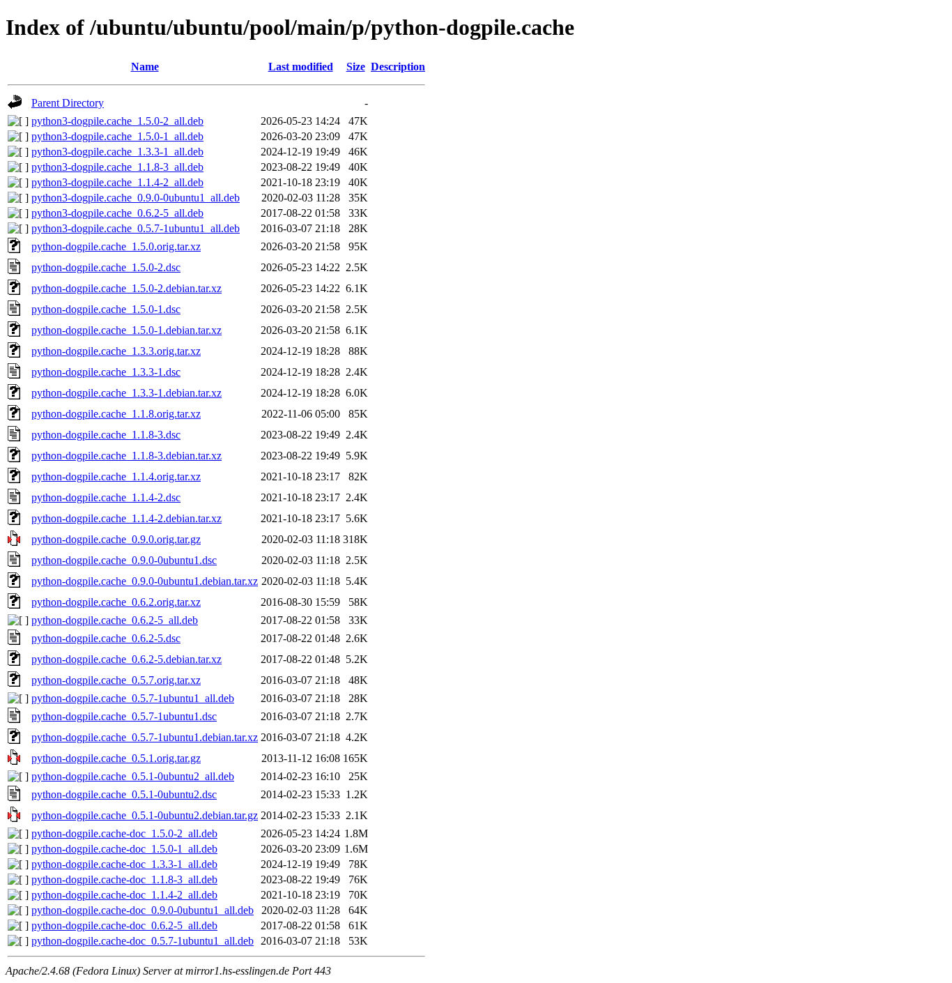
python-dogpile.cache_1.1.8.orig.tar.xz (116, 414)
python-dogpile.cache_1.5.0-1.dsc (106, 309)
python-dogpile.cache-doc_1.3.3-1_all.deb (124, 864)
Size (355, 67)
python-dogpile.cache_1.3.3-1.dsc (106, 372)
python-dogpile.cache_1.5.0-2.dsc (106, 267)
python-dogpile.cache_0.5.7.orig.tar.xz (116, 680)
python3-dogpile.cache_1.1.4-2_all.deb (117, 182)
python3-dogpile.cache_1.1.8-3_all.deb (117, 167)
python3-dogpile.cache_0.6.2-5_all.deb (117, 213)
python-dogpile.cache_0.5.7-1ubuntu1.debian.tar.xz (144, 737)
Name (145, 67)
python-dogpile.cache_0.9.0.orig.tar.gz (116, 539)
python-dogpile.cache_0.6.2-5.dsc (106, 638)
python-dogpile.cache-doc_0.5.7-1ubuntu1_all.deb (142, 941)
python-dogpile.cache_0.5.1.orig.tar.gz (116, 758)
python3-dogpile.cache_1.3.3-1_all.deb (117, 152)
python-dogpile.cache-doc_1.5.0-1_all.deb (124, 849)
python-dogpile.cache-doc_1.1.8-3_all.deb (124, 879)
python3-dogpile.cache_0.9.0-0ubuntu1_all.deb (135, 198)
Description (398, 67)
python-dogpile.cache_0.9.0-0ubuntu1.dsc (124, 560)
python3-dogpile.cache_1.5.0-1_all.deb (117, 136)
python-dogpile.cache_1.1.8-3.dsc (106, 435)
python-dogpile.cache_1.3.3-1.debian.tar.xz (126, 393)
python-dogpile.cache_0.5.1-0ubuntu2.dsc (124, 794)
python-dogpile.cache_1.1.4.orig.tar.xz (116, 476)
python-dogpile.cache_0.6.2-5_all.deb (114, 620)
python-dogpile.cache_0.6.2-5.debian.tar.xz (126, 659)
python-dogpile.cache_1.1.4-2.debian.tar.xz (126, 518)
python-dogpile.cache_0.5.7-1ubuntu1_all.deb (132, 698)
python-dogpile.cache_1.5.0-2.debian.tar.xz (126, 288)
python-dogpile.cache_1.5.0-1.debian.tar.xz (126, 330)
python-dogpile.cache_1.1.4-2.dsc (106, 497)
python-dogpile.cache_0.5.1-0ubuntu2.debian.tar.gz (144, 815)
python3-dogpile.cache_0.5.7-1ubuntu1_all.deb (135, 228)
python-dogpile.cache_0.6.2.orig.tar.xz (116, 602)
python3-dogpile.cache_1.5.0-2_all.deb (117, 121)
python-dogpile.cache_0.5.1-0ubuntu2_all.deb (132, 776)
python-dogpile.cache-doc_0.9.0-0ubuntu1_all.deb (142, 910)
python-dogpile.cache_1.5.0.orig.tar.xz (116, 246)
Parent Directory (67, 103)
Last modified (300, 67)
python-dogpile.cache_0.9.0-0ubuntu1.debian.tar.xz (144, 581)
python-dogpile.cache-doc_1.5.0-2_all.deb (124, 833)
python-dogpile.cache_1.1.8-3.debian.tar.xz (126, 456)
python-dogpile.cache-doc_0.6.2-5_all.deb (124, 925)
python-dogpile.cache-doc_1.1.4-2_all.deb (124, 895)
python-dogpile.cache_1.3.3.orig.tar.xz (116, 351)
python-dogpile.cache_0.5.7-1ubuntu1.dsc (124, 716)
